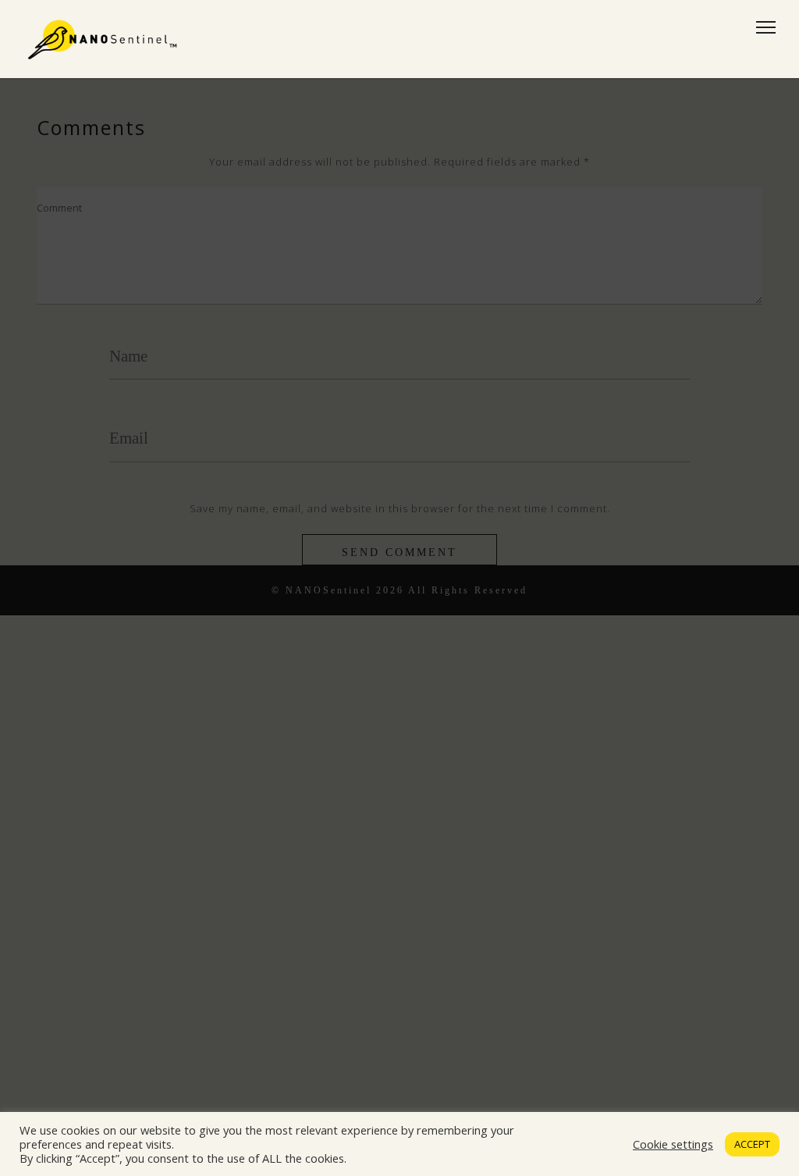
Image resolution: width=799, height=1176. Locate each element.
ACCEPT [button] (752, 1144)
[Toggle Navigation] (761, 27)
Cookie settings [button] (673, 1144)
